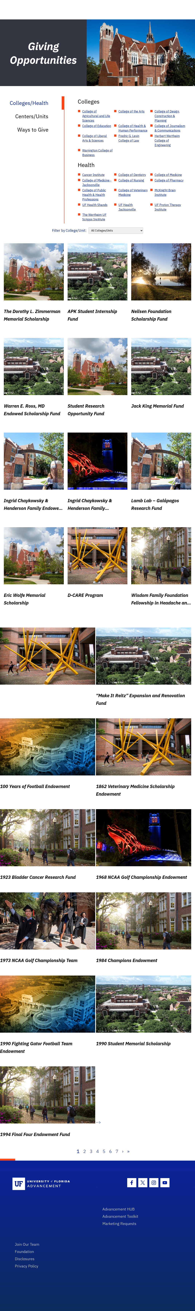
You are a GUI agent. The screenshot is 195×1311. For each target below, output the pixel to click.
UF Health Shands (94, 205)
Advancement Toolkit (120, 1216)
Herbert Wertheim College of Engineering (167, 140)
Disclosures (24, 1258)
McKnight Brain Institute (165, 192)
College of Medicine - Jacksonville (96, 182)
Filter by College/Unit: (69, 230)
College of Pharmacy (169, 180)
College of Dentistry (132, 175)
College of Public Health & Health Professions (94, 194)
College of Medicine (168, 175)
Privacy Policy (26, 1266)
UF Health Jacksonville (127, 207)
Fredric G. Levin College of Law (128, 138)
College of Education (96, 126)
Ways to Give (32, 129)
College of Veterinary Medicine (133, 192)
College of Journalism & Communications (170, 128)
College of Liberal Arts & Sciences (94, 138)
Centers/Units (31, 116)
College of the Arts (131, 111)
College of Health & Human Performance (132, 128)
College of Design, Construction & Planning (167, 115)
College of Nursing (131, 180)
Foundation (24, 1251)
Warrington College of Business (97, 153)
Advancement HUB (118, 1209)
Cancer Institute (93, 175)
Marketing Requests (119, 1223)
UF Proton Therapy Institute (168, 207)
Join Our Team (27, 1244)
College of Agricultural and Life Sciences (96, 115)
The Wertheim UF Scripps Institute (94, 217)
